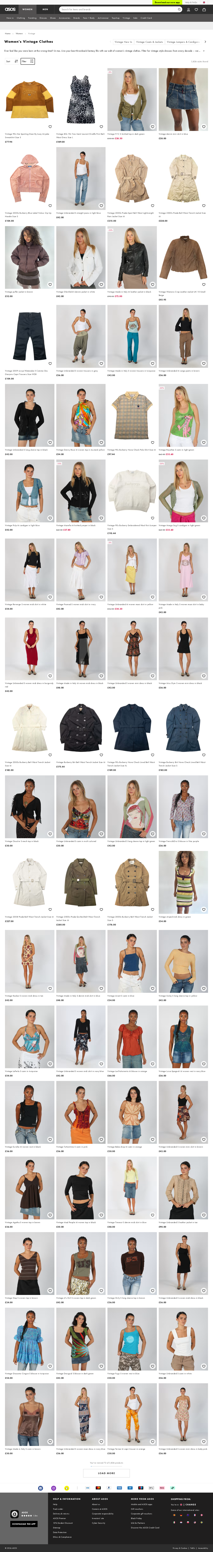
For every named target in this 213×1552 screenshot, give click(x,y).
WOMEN (27, 9)
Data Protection (60, 1532)
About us (96, 1504)
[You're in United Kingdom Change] (204, 2)
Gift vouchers (137, 1509)
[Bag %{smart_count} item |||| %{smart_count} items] (204, 9)
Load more (106, 1473)
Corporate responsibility (103, 1513)
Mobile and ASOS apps (141, 1504)
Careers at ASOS (99, 1509)
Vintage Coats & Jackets (149, 42)
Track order (58, 1509)
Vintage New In (123, 42)
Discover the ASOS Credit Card (145, 1527)
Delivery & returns (61, 1513)
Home (7, 33)
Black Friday (136, 1518)
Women (19, 33)
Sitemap (56, 1527)
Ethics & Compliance (62, 1537)
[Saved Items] (196, 9)
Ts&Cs (192, 1548)
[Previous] (110, 42)
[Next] (205, 42)
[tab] (10, 18)
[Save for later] (50, 126)
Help (55, 1504)
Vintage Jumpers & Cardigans (183, 42)
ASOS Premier (59, 1518)
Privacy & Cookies (180, 1548)
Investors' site (98, 1518)
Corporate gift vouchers (141, 1513)
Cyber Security (98, 1523)
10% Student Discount (63, 1523)
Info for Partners (138, 1523)
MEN (45, 9)
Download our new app (167, 2)
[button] (174, 1515)
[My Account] (188, 9)
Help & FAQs (191, 2)
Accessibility (203, 1548)
